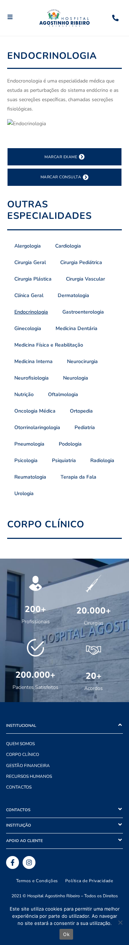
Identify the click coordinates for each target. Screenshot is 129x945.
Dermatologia (73, 295)
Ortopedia (81, 411)
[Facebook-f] (12, 862)
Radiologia (102, 460)
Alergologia (27, 246)
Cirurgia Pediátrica (81, 262)
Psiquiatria (64, 460)
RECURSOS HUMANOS (29, 776)
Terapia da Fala (78, 477)
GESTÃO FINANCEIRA (28, 765)
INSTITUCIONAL (21, 725)
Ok (66, 934)
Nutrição (24, 394)
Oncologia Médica (35, 411)
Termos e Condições (37, 881)
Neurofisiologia (31, 378)
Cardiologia (68, 246)
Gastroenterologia (83, 312)
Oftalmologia (63, 394)
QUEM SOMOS (20, 744)
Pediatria (85, 427)
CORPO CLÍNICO (22, 754)
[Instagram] (29, 862)
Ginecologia (27, 328)
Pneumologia (29, 444)
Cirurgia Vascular (85, 279)
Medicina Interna (33, 361)
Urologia (24, 493)
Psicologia (26, 460)
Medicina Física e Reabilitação (48, 345)
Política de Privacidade (89, 881)
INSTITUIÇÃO (18, 825)
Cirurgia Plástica (33, 279)
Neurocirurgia (82, 361)
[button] (64, 726)
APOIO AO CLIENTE (24, 840)
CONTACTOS (19, 787)
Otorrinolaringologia (37, 427)
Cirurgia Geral (30, 262)
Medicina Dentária (76, 328)
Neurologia (75, 378)
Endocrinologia (31, 312)
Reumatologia (30, 477)
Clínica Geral (28, 295)
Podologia (70, 444)
